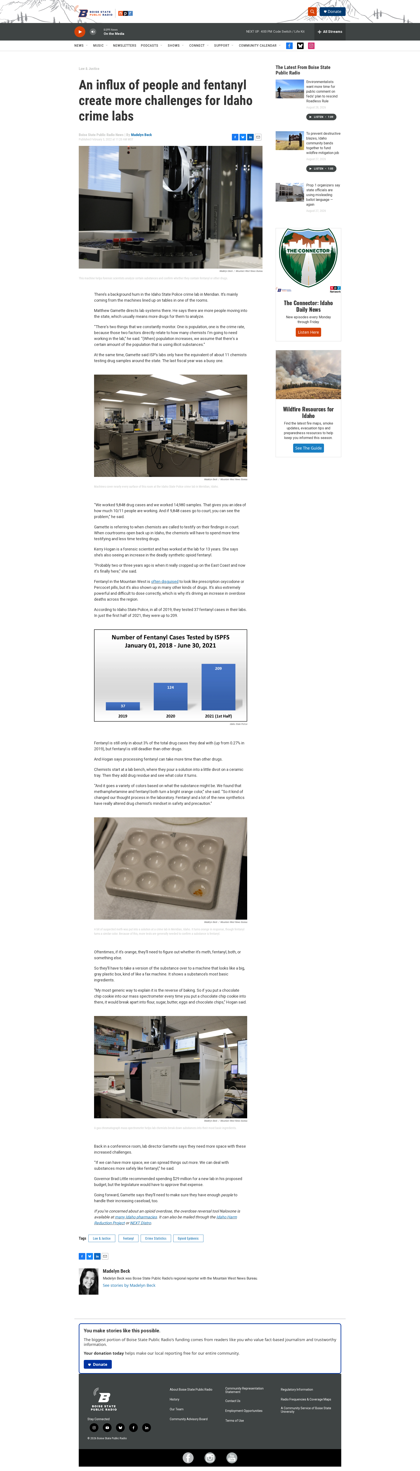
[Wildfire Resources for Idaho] (308, 374)
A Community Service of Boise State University (306, 1410)
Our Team (177, 1409)
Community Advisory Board (189, 1419)
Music (98, 45)
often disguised (164, 581)
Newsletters (124, 45)
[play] (79, 31)
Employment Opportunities (243, 1411)
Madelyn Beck (141, 135)
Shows (174, 45)
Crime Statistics (155, 1238)
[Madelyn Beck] (88, 1281)
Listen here (308, 332)
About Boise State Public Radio (191, 1389)
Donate (334, 11)
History (174, 1399)
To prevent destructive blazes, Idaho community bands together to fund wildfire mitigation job (323, 143)
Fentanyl (128, 1238)
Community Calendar (258, 45)
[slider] (100, 31)
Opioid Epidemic (188, 1238)
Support (221, 45)
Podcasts (149, 45)
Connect (197, 45)
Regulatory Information (297, 1389)
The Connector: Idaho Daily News (308, 305)
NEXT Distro (140, 1223)
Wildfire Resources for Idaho (308, 412)
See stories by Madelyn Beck (129, 1285)
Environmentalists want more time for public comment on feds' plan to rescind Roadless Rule (322, 91)
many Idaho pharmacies (136, 1217)
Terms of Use (234, 1420)
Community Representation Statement (244, 1390)
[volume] (93, 32)
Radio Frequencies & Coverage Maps (306, 1399)
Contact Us (232, 1401)
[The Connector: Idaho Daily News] (308, 260)
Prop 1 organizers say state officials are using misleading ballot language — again (323, 195)
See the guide (308, 448)
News (79, 45)
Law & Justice (89, 68)
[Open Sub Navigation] (87, 45)
